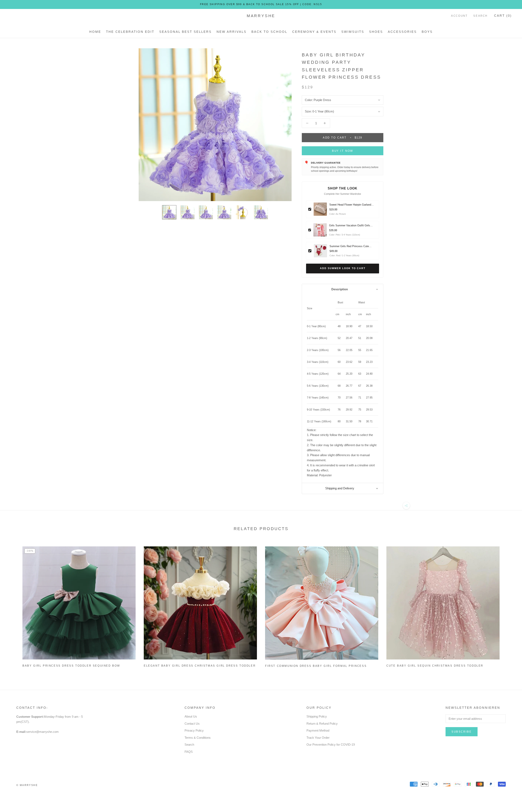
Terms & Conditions (198, 737)
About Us (191, 716)
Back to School (269, 31)
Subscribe (461, 731)
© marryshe (27, 785)
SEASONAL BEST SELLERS (185, 31)
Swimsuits (352, 31)
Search (480, 15)
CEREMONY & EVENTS (314, 31)
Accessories (402, 31)
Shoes (376, 31)
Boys (427, 31)
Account (459, 15)
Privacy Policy (194, 730)
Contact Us (192, 723)
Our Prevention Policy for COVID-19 (330, 744)
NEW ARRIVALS (232, 31)
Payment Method (317, 730)
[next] (509, 605)
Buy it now (342, 150)
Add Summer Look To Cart (342, 268)
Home (95, 31)
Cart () (503, 15)
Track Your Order (318, 737)
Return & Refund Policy (322, 723)
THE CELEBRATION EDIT (130, 31)
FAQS (189, 751)
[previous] (12, 605)
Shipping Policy (316, 716)
